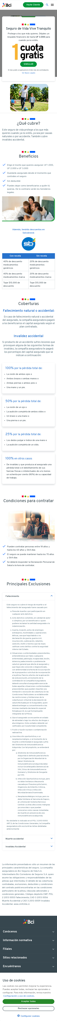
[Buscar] (47, 5)
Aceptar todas (28, 1001)
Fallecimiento (12, 596)
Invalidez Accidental (16, 847)
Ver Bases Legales (28, 73)
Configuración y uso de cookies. (19, 996)
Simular (28, 64)
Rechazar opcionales (28, 1008)
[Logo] (6, 5)
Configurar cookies (28, 1016)
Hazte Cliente (33, 5)
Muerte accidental (15, 839)
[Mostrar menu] (52, 5)
